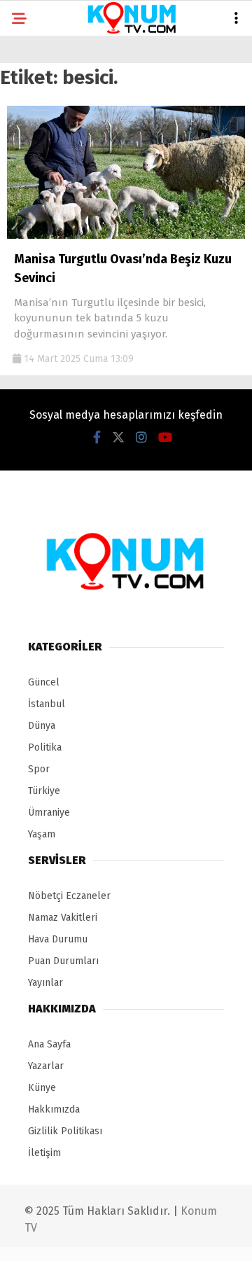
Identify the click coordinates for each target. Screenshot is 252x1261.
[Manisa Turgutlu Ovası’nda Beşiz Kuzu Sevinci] (126, 236)
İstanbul (46, 704)
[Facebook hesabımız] (97, 437)
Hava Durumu (58, 939)
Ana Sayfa (49, 1044)
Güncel (43, 682)
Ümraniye (49, 812)
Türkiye (44, 791)
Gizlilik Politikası (65, 1131)
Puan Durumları (63, 961)
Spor (39, 769)
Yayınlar (45, 983)
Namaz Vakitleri (62, 918)
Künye (42, 1088)
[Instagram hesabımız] (141, 437)
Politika (45, 747)
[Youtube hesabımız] (165, 437)
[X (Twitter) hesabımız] (118, 437)
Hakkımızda (54, 1109)
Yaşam (41, 834)
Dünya (41, 726)
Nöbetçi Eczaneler (69, 896)
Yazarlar (46, 1066)
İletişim (44, 1153)
